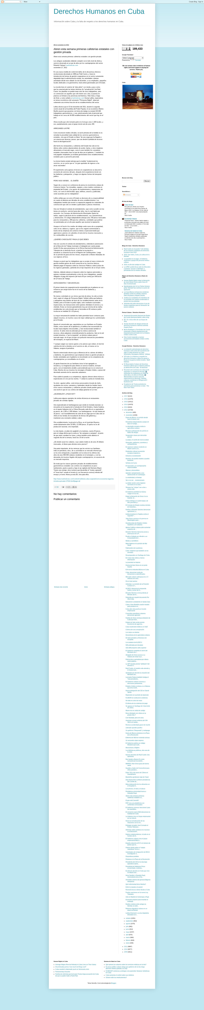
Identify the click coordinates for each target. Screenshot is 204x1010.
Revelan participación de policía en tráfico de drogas (137, 431)
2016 (126, 399)
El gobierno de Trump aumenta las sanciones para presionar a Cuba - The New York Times (136, 385)
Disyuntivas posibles (132, 856)
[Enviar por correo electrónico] (67, 487)
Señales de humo (131, 463)
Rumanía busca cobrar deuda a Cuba (138, 890)
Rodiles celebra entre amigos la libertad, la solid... (136, 905)
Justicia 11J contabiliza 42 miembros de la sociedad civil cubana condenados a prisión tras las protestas (136, 299)
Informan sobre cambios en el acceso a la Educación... (138, 830)
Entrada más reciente (61, 587)
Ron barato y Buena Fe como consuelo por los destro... (135, 760)
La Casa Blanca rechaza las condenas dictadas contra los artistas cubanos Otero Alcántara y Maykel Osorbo (136, 293)
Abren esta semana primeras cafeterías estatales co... (135, 796)
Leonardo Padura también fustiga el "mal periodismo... (137, 678)
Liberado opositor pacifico (134, 728)
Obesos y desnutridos (133, 470)
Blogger (113, 983)
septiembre (129, 921)
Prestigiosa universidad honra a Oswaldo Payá (136, 792)
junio (127, 929)
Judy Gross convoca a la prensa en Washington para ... (137, 519)
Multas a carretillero (132, 541)
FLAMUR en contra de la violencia (137, 698)
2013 (126, 407)
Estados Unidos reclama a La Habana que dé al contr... (138, 687)
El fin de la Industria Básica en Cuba (137, 569)
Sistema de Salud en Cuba (133, 231)
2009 (126, 952)
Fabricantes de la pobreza (134, 548)
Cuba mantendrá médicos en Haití (137, 627)
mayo (128, 932)
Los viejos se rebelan (132, 632)
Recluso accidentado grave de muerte (138, 725)
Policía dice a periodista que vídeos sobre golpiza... (137, 660)
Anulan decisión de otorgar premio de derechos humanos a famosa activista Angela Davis (136, 325)
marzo (128, 937)
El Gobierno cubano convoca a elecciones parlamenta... (135, 682)
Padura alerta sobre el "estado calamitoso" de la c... (135, 848)
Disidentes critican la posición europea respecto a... (135, 452)
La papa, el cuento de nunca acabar (137, 440)
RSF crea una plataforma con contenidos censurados (135, 804)
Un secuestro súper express (135, 740)
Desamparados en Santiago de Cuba (138, 555)
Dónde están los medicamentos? (116, 977)
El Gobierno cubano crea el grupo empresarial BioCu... (136, 839)
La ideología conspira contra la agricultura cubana (135, 427)
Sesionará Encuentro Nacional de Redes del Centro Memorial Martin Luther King (137, 316)
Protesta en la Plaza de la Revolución (138, 859)
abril (127, 935)
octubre (128, 918)
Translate (138, 60)
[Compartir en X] (71, 487)
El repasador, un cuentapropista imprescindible (136, 466)
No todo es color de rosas (134, 700)
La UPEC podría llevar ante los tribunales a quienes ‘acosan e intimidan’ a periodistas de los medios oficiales (137, 268)
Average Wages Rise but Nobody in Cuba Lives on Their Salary (75, 964)
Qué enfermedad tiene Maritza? (136, 884)
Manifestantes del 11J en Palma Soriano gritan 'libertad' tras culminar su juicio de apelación (137, 288)
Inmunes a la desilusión (133, 456)
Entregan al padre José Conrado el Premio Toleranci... (137, 826)
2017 (126, 396)
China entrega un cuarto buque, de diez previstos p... (137, 501)
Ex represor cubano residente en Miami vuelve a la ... (136, 447)
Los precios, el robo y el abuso (135, 789)
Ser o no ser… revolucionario (135, 480)
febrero (128, 940)
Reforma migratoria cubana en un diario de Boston (136, 909)
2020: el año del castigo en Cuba (134, 264)
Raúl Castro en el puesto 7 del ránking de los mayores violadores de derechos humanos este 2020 (136, 250)
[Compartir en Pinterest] (76, 487)
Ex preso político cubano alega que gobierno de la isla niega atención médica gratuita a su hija (125, 967)
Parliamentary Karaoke (62, 972)
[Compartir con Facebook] (73, 487)
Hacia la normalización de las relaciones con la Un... (135, 821)
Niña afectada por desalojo (134, 645)
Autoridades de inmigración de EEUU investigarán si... (138, 853)
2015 (126, 401)
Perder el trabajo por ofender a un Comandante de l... (136, 537)
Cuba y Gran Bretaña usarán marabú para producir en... (137, 605)
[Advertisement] (97, 35)
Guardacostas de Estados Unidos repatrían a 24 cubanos (136, 524)
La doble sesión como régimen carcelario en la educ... (135, 484)
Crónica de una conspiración (135, 629)
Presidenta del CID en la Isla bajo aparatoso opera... (136, 862)
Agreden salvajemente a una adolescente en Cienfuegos (135, 474)
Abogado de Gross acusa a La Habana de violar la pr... (135, 655)
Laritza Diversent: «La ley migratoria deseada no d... (137, 914)
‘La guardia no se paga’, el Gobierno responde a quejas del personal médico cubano (136, 260)
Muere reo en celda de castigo (135, 710)
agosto (128, 924)
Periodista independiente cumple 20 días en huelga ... (137, 422)
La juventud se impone (133, 562)
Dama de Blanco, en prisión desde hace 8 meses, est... (137, 418)
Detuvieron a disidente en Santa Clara (138, 602)
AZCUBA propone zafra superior (136, 648)
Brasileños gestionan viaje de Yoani (137, 777)
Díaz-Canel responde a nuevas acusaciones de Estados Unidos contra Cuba (136, 338)
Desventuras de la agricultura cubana (138, 635)
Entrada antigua (109, 587)
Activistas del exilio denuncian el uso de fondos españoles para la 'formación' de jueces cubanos (136, 305)
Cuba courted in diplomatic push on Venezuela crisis (72, 969)
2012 (126, 410)
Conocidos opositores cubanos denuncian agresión (136, 614)
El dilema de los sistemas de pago (137, 703)
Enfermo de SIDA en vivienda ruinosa (138, 737)
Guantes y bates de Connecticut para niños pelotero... (137, 769)
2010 (126, 949)
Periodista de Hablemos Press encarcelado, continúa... (135, 867)
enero (128, 943)
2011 (126, 946)
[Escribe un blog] (69, 487)
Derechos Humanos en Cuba (99, 11)
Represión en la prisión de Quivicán (137, 695)
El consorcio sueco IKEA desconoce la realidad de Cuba (138, 813)
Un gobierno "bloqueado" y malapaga (138, 730)
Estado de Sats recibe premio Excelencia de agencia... (135, 623)
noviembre (129, 415)
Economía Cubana (131, 219)
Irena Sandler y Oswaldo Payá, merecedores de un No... (135, 876)
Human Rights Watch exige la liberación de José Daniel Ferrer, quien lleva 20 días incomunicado (137, 282)
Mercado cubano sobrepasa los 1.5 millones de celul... (137, 577)
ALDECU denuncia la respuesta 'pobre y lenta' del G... (136, 589)
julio (127, 926)
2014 (126, 404)
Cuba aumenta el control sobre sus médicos (120, 975)
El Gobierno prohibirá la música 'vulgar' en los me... (136, 492)
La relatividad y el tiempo (134, 477)
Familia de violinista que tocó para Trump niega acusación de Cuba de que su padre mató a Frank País (77, 975)
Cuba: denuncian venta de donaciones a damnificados (135, 573)
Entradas (128, 195)
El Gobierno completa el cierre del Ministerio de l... (136, 651)
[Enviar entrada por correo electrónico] (62, 487)
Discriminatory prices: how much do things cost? (70, 967)
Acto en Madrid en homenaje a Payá (137, 897)
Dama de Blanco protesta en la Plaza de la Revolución (137, 734)
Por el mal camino (131, 581)
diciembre (129, 412)
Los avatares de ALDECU (134, 642)
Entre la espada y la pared (134, 887)
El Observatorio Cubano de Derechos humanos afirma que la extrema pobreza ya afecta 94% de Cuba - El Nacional (137, 365)
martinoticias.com (72, 65)
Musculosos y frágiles (132, 747)
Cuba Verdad (129, 205)
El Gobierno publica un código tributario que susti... (135, 744)
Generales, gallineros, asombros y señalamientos (137, 443)
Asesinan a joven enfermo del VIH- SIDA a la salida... (137, 721)
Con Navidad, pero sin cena (135, 718)
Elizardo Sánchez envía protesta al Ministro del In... (137, 593)
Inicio (86, 587)
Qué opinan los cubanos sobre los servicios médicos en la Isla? (126, 964)
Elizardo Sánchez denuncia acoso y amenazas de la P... (137, 532)
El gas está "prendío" (132, 800)
